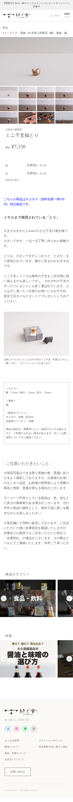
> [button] (69, 598)
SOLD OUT (12, 180)
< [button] (3, 598)
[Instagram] (16, 728)
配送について (12, 746)
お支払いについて (14, 759)
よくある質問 (12, 740)
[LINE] (25, 728)
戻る (5, 27)
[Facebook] (8, 728)
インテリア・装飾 (15, 33)
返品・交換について (15, 753)
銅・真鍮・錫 (59, 33)
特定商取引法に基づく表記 (53, 746)
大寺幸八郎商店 (38, 33)
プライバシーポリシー (51, 740)
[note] (33, 728)
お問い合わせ (17, 771)
